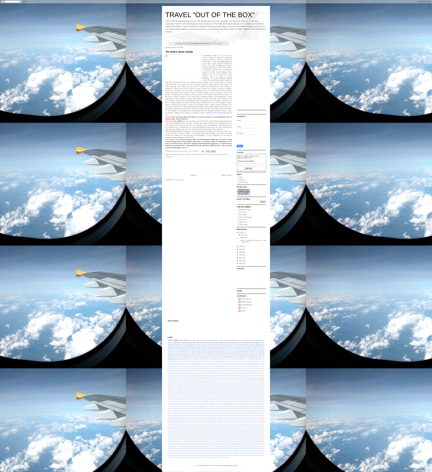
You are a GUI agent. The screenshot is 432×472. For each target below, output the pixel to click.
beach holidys (218, 406)
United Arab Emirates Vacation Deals (253, 399)
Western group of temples (184, 403)
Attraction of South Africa (232, 361)
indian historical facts (195, 425)
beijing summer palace (181, 408)
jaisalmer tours (223, 427)
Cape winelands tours (184, 366)
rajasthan (222, 358)
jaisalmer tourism (212, 427)
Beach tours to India (197, 346)
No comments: (194, 151)
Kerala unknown (183, 384)
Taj (241, 394)
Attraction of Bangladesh (216, 361)
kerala (219, 342)
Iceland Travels (183, 377)
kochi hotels (238, 431)
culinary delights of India (256, 411)
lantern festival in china (257, 434)
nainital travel (251, 438)
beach (241, 352)
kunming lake (186, 434)
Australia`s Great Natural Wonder (197, 363)
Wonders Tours (253, 403)
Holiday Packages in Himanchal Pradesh (249, 373)
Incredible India (193, 377)
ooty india (234, 439)
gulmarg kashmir (181, 422)
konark (206, 432)
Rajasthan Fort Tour (252, 391)
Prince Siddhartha (203, 391)
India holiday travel (199, 351)
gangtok (209, 418)
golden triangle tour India (182, 420)
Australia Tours (183, 363)
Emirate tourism (180, 370)
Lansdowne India (241, 384)
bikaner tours (242, 408)
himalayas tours (240, 422)
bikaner (191, 408)
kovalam (212, 432)
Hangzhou (254, 371)
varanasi (257, 453)
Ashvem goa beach (203, 361)
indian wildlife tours (244, 425)
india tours (211, 342)
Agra (194, 361)
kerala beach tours (183, 431)
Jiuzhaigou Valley (245, 380)
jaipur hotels (259, 425)
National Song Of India (226, 387)
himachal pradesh (243, 342)
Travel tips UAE (195, 398)
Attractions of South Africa (184, 344)
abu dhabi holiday (181, 404)
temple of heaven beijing (250, 446)
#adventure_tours (190, 359)
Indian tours (256, 378)
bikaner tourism (233, 408)
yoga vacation (215, 457)
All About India (243, 182)
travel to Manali (200, 452)
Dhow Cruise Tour (174, 368)
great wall (223, 420)
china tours (190, 411)
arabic (192, 406)
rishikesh (247, 443)
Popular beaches (192, 391)
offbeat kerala (221, 439)
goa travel (237, 354)
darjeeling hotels (172, 415)
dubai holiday (171, 417)
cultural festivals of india (183, 413)
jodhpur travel (213, 429)
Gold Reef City (188, 371)
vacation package (229, 342)
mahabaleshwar (194, 436)
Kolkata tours (201, 384)
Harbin (176, 373)
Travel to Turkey (243, 398)
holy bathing (249, 422)
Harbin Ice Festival (185, 373)
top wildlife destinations (254, 448)
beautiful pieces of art (247, 406)
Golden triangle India (218, 371)
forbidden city (201, 418)
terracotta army (176, 448)
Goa (196, 344)
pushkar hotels (254, 441)
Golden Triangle (206, 371)
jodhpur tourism (203, 429)
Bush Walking (172, 366)
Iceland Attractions (172, 377)
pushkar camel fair (243, 441)
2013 (241, 252)
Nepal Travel (243, 222)
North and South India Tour (205, 389)
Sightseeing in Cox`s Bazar (248, 392)
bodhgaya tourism (199, 410)
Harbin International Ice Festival (200, 373)
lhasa (169, 436)
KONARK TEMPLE (258, 380)
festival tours (231, 417)
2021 (241, 232)
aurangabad (199, 406)
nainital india (233, 438)
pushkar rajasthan (177, 443)
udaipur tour (178, 453)
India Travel (242, 219)
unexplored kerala (219, 453)
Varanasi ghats (227, 401)
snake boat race (258, 445)
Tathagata (261, 394)
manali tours (229, 436)
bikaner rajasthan (208, 408)
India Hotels (242, 215)
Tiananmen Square (183, 396)
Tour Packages (193, 396)
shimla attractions (187, 445)
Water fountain (171, 403)
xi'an (253, 455)
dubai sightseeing (183, 347)
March (243, 235)
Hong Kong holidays (192, 375)
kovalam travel (260, 432)
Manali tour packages (248, 385)
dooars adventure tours (244, 415)
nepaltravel (168, 156)
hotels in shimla (216, 424)
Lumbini (176, 385)
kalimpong (234, 429)
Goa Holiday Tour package (243, 370)
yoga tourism (199, 457)
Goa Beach (231, 370)
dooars (260, 346)
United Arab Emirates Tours (234, 399)
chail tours (249, 410)
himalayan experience (217, 422)
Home (193, 175)
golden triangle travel (197, 420)
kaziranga (248, 429)
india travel (203, 340)
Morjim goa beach (172, 387)
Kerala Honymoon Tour (218, 382)
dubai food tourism (258, 415)
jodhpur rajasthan (191, 429)
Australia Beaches (172, 363)
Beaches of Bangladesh (174, 364)
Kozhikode (210, 384)
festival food (222, 417)
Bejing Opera (196, 364)
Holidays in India (173, 351)
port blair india (199, 441)
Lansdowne (231, 384)
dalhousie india (222, 413)
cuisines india (243, 411)
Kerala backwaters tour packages (235, 382)
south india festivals (181, 446)
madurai (175, 436)
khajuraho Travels (213, 431)
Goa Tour (245, 349)
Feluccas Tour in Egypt (209, 370)
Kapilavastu (171, 382)
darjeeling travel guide (204, 415)
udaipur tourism (187, 453)
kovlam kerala (172, 434)
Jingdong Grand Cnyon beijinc (231, 380)
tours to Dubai (223, 450)
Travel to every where (254, 398)
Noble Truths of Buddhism (176, 389)
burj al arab (221, 410)
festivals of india (239, 340)
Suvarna (243, 308)
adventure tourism (208, 404)
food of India (184, 418)
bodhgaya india (188, 410)
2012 (241, 255)
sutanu (243, 311)
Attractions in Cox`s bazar (256, 361)
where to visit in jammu (184, 455)
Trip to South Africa (235, 346)
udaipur (224, 452)
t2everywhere (227, 446)
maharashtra (207, 347)
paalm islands (253, 439)
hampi (245, 354)
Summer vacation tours (227, 394)
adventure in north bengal (194, 404)
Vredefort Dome (237, 401)
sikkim (235, 445)
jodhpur (256, 427)
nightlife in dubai (173, 439)
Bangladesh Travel (245, 210)
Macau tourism (202, 385)
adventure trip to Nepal (221, 404)
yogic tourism (224, 457)
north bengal (217, 347)
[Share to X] (211, 151)
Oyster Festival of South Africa (223, 389)
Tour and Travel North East (206, 396)
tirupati (244, 448)
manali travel (238, 436)
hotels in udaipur (226, 424)
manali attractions (210, 436)
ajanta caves (252, 404)
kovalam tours (251, 432)
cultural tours (194, 413)
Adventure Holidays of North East (229, 359)
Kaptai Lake (179, 382)
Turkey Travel (243, 224)
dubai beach (171, 347)
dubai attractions (243, 344)
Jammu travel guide (200, 380)
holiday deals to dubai (190, 356)
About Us (242, 180)
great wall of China (233, 420)
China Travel (243, 212)
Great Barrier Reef (244, 371)
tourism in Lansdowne (195, 450)
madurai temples (183, 436)
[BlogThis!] (208, 151)
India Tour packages (230, 377)
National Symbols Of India (241, 387)
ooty (229, 439)
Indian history (247, 378)
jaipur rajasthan (196, 347)
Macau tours (211, 385)
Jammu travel (189, 380)
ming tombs (253, 436)
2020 (241, 246)
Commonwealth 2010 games (217, 366)
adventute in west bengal (235, 404)
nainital (216, 438)
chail (243, 410)
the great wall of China (195, 448)
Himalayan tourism (231, 373)
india (170, 340)
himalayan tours (229, 422)
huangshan (236, 424)
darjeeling (253, 346)
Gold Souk (197, 371)
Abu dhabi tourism (249, 347)
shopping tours (228, 445)
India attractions (255, 377)
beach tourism (236, 406)
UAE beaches (190, 399)
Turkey (245, 346)
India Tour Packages (245, 217)
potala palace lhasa (225, 441)
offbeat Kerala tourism (210, 439)
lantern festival (245, 434)
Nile (263, 387)
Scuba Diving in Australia (227, 392)
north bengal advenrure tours (187, 439)
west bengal (237, 347)
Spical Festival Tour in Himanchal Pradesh (184, 394)
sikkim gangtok (243, 445)
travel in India (176, 452)
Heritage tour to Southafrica (218, 373)
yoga (183, 457)
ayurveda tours (208, 406)
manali (201, 436)
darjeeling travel (193, 415)
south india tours (192, 446)
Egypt (261, 368)
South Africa (227, 340)
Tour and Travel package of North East (226, 396)
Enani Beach (190, 370)
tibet (229, 448)
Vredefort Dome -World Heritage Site (253, 401)
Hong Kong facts (180, 375)
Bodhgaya (188, 349)
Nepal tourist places (255, 387)
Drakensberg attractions (208, 368)
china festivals (186, 354)
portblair (207, 441)
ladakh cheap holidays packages (200, 434)
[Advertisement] (206, 166)
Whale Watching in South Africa (201, 403)
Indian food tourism (236, 378)
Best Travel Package (176, 349)
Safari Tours (198, 392)
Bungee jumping (260, 364)
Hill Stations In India (256, 349)
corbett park (235, 411)
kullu (179, 434)
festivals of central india (243, 417)
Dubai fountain (220, 368)
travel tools (208, 452)
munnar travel (195, 438)
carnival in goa (236, 410)
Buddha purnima (242, 364)
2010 (241, 261)
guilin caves (253, 420)
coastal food (198, 411)
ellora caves (203, 417)
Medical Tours (259, 385)
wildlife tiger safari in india (225, 455)
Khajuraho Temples (248, 351)
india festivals (245, 424)
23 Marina (205, 359)
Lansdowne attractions (254, 384)
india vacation (184, 425)
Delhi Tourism (261, 366)
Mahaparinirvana (220, 385)
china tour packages (179, 411)
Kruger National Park (220, 384)
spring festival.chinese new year (207, 446)
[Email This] (206, 151)
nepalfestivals (260, 438)
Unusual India (187, 401)
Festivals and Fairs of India (231, 349)
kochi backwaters (228, 431)
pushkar (235, 441)
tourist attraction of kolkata (211, 450)
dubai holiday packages (184, 342)
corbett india (213, 411)
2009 (241, 263)
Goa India (254, 370)
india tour (175, 425)
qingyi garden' (220, 443)
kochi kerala (247, 431)
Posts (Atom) (178, 180)
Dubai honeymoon (231, 368)
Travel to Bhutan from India (219, 398)
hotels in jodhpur (183, 424)
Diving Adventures (194, 368)
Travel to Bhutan (205, 398)
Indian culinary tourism (215, 378)
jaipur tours (245, 356)
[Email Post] (202, 151)
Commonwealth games (233, 366)
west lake (173, 455)
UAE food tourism (201, 399)
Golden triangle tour (231, 371)
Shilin (237, 392)
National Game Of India (212, 387)
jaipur (252, 425)
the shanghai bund (208, 448)
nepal (214, 154)
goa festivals (171, 420)
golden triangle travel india (212, 420)
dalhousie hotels (212, 413)
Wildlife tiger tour (232, 403)
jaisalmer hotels (179, 427)
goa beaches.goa (249, 418)
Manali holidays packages (233, 385)
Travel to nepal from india (193, 352)
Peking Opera (236, 389)
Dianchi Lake (184, 368)
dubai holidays (214, 340)
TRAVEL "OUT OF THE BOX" (210, 15)
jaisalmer (170, 427)
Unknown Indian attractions (175, 401)
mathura (245, 436)
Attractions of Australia (174, 346)
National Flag (200, 387)
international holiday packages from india (226, 356)
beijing (257, 406)
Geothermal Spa (221, 370)
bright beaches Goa (211, 410)
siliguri (250, 445)
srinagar (220, 446)
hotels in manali (194, 424)
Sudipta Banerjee (246, 305)
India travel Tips (178, 378)
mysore (211, 438)
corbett (206, 411)
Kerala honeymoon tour (252, 382)
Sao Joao (216, 392)
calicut (228, 410)
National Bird (191, 387)
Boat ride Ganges (231, 364)
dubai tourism (191, 340)
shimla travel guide (217, 445)
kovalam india (242, 432)
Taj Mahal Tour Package (250, 394)
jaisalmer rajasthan (200, 427)
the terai (217, 448)
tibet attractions (236, 448)
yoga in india (190, 457)
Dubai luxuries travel (243, 368)
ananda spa (261, 404)
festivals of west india (173, 418)
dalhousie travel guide (245, 413)
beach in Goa (227, 406)
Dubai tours (254, 368)
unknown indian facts (232, 453)
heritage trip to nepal (177, 154)
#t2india (199, 359)
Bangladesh (247, 363)
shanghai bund (172, 445)
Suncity (237, 394)
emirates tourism (212, 417)
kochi (221, 431)
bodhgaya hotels (177, 410)
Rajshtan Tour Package (186, 392)
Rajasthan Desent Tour (238, 391)
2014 (241, 249)
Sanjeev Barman (246, 302)
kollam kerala (179, 432)
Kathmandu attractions (204, 154)
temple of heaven (237, 446)
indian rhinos (207, 425)
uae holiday (217, 452)
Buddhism (251, 364)
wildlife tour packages (240, 455)
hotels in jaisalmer (172, 424)
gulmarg (261, 420)
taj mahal (230, 358)
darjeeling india (182, 415)
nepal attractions (222, 154)
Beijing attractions (229, 344)
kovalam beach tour (222, 432)
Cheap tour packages (200, 349)
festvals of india (226, 354)
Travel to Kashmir (232, 398)
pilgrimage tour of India (209, 358)
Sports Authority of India (204, 394)
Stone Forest (215, 394)
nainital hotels (224, 438)
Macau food (193, 385)
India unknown (188, 378)
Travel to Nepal (178, 352)
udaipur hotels (245, 452)
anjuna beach (185, 406)
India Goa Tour (219, 377)
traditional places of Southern (246, 450)
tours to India (233, 450)
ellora (196, 417)
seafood (253, 443)
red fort (240, 443)
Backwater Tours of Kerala (215, 363)
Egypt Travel (171, 370)
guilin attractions (244, 420)
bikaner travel (251, 408)
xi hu (249, 455)
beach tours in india (252, 352)
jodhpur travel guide (224, 429)
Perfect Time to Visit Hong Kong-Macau (252, 389)
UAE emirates (208, 352)
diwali (234, 415)
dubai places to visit (199, 354)
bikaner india (199, 408)
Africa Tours (260, 347)
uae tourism (227, 347)
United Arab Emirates (220, 399)
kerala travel (203, 431)
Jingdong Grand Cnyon (214, 380)
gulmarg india (171, 422)
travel (257, 450)
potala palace (214, 441)
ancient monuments (174, 406)
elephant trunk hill (187, 417)
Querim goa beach (225, 391)
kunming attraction (193, 358)
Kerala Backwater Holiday (216, 351)
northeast (200, 439)
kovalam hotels (233, 432)
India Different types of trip (206, 377)
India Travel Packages (243, 377)
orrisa (246, 439)
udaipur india (254, 452)
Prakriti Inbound (246, 299)
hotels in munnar (205, 424)
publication (243, 237)
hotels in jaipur (259, 422)
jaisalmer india (189, 427)
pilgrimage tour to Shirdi (181, 441)
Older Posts (226, 175)
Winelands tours (243, 403)
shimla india (206, 445)
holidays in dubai (252, 340)
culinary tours (171, 413)
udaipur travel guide (207, 453)
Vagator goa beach (198, 401)
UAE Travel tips (181, 399)
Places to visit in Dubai (179, 391)
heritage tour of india (255, 354)
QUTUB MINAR (214, 391)
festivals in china (213, 354)
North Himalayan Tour (190, 389)
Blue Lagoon (221, 364)
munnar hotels (177, 438)
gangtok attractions (218, 418)
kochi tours (254, 431)
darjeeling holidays (258, 413)
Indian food (226, 378)
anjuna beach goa (231, 352)
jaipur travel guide (256, 356)
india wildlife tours (205, 356)
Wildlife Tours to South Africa (218, 403)
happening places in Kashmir (195, 422)
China (180, 340)
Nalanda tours (182, 387)
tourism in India (183, 450)
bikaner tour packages (221, 408)
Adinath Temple (214, 359)
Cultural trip (252, 366)
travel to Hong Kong (188, 452)
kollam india (171, 432)
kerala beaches (194, 431)
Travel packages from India (182, 398)
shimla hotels (197, 445)
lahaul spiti (236, 434)
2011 (241, 258)
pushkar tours (198, 443)
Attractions (244, 361)
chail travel (256, 410)
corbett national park (224, 411)
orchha (241, 439)
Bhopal (213, 364)
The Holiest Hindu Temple (179, 52)
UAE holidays (219, 352)
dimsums (229, 415)
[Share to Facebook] (213, 151)
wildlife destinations (212, 455)
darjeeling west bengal (219, 415)
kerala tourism (180, 358)
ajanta (245, 404)
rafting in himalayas (231, 443)
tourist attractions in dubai (244, 358)
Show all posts (217, 43)
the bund (184, 448)
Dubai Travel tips (215, 349)
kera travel (256, 429)
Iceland (261, 375)
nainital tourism (242, 438)
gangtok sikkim (239, 418)
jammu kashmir (247, 427)
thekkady (223, 448)
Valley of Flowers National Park (213, 401)
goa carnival (259, 418)
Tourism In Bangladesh (244, 396)
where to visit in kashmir (198, 455)
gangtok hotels (229, 418)
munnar (170, 438)
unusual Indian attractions (246, 453)
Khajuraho (193, 384)
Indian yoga (181, 380)
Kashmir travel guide (190, 382)
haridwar (207, 422)
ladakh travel (214, 434)
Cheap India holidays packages (200, 366)
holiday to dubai (200, 342)
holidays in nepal (190, 154)
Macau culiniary (184, 385)
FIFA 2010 (198, 370)
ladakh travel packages (226, 434)
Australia (186, 346)
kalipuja (242, 429)
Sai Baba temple (207, 392)
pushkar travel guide (209, 443)
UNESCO (210, 399)
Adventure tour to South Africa (182, 361)
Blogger (234, 465)
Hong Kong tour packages (207, 375)
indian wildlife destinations (229, 425)
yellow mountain (176, 457)
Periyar (169, 391)
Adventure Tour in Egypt (246, 359)
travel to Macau (178, 359)
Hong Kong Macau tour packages (216, 346)
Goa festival (178, 371)
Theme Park (172, 396)
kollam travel (187, 432)
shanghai (260, 443)
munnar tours (186, 438)
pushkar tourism (188, 443)
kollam (261, 431)
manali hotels (220, 436)
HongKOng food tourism (233, 375)
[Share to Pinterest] (215, 151)
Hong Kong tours (186, 351)
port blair (191, 441)
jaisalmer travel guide (235, 427)
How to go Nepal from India (249, 375)
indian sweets (216, 425)
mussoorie (204, 438)
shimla (179, 445)
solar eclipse (171, 446)
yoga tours (207, 457)
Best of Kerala (206, 364)
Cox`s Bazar (244, 366)
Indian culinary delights (201, 378)
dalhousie (203, 413)
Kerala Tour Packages (233, 351)
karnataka (171, 358)
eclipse (179, 417)
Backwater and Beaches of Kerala (233, 363)
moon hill (260, 436)
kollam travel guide (198, 432)
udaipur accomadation (234, 452)
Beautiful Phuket (186, 364)
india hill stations (255, 424)
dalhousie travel (233, 413)
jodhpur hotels (181, 429)
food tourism (193, 418)
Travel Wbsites (255, 396)
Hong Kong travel (220, 375)
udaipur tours (196, 453)
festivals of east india (257, 417)
